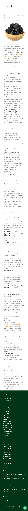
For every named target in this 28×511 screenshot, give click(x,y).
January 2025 (7, 423)
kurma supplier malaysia (14, 20)
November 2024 (8, 427)
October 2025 (7, 406)
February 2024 (7, 441)
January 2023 (7, 448)
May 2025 (6, 415)
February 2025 (7, 421)
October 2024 (7, 429)
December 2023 (8, 443)
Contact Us (6, 465)
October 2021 (7, 458)
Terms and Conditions (10, 502)
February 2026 (7, 398)
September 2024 (8, 431)
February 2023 (7, 446)
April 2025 (6, 417)
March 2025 (7, 419)
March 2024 (7, 439)
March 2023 (7, 445)
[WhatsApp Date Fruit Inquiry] (25, 508)
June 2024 (6, 433)
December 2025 (8, 402)
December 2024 (8, 425)
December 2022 (8, 450)
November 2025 (8, 404)
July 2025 (6, 411)
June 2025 (6, 413)
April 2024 (6, 437)
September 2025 (8, 408)
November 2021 (8, 456)
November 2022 (8, 452)
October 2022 (7, 454)
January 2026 (7, 400)
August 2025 (7, 410)
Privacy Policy (6, 467)
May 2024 (6, 435)
